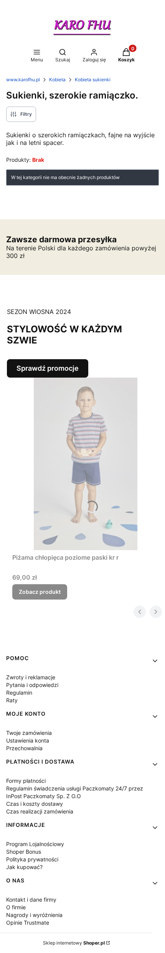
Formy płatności (26, 780)
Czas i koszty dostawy (34, 803)
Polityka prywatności (32, 859)
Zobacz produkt (40, 591)
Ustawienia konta (27, 740)
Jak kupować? (24, 867)
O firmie (16, 907)
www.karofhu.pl (23, 79)
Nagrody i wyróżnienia (34, 915)
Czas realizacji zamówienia (39, 811)
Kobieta (57, 79)
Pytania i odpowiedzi (32, 685)
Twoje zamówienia (29, 733)
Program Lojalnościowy (35, 844)
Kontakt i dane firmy (31, 899)
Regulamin (19, 692)
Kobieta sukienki (93, 79)
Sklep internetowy (74, 943)
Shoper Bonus (23, 851)
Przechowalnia (24, 748)
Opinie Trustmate (27, 922)
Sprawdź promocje (47, 368)
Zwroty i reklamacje (30, 677)
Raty (12, 700)
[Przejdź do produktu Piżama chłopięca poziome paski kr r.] (85, 464)
